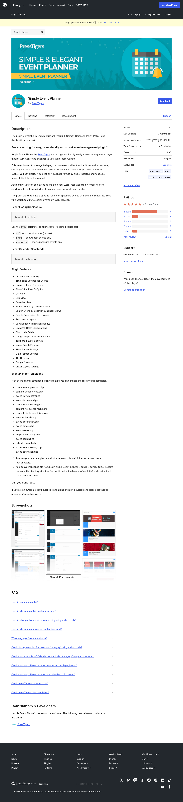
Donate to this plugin (134, 289)
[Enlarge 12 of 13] (111, 580)
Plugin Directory (19, 14)
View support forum (134, 261)
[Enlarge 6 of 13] (76, 532)
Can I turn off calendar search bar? (29, 683)
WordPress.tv (84, 768)
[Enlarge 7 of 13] (76, 545)
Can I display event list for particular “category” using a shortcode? (46, 647)
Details (18, 115)
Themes (48, 759)
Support (167, 115)
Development (69, 115)
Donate (114, 763)
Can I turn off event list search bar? (30, 692)
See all (168, 236)
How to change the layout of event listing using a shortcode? (43, 620)
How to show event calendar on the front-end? (36, 629)
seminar (159, 177)
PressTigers (38, 103)
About (14, 754)
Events (112, 759)
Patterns (48, 768)
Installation (49, 115)
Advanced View (132, 185)
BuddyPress (149, 768)
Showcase (49, 754)
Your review (130, 236)
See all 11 (167, 165)
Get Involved (115, 754)
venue (167, 177)
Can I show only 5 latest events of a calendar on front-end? (43, 674)
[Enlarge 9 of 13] (76, 577)
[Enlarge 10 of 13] (111, 514)
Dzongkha (43, 784)
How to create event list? (24, 602)
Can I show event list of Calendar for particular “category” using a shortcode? (52, 656)
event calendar (156, 171)
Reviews (32, 115)
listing (151, 177)
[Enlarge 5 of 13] (76, 514)
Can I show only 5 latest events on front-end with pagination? (44, 665)
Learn (79, 754)
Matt (145, 759)
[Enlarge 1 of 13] (40, 514)
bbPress (147, 763)
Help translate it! (111, 22)
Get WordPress (169, 5)
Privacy (14, 768)
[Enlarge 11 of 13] (111, 562)
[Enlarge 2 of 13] (40, 553)
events (167, 171)
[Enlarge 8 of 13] (76, 558)
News (14, 759)
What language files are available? (29, 638)
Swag (113, 768)
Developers (82, 763)
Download (165, 101)
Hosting (15, 763)
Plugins (47, 763)
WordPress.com (150, 754)
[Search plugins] (42, 32)
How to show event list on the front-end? (33, 611)
